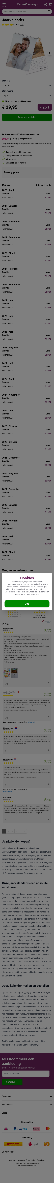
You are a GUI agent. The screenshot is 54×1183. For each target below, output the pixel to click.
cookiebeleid (20, 592)
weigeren (35, 594)
